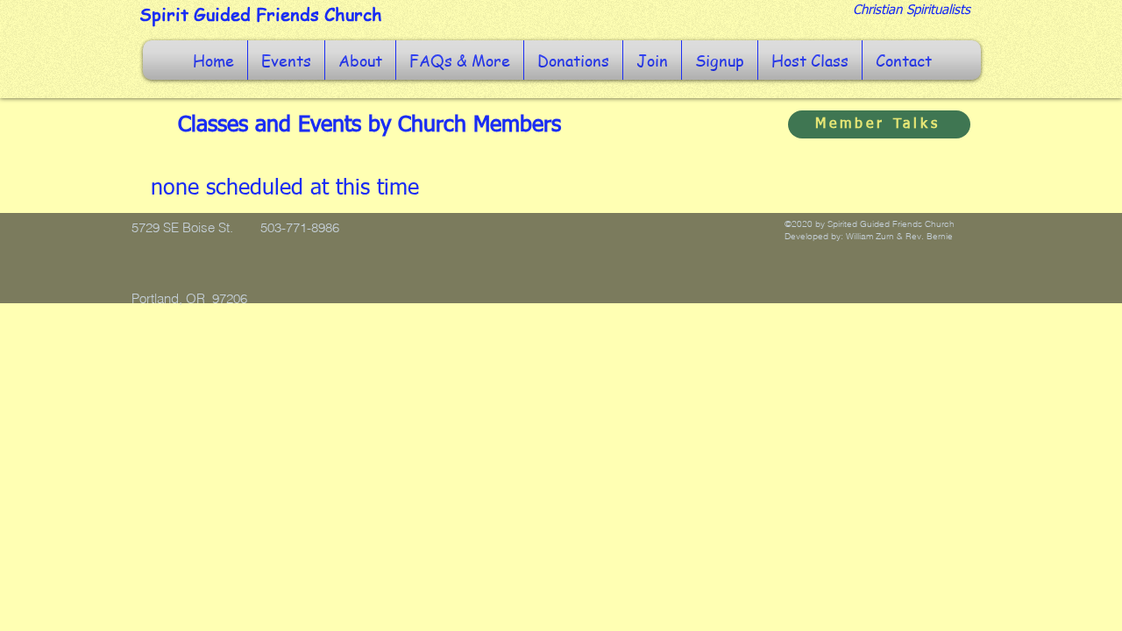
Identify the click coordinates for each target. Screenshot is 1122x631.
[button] (286, 60)
